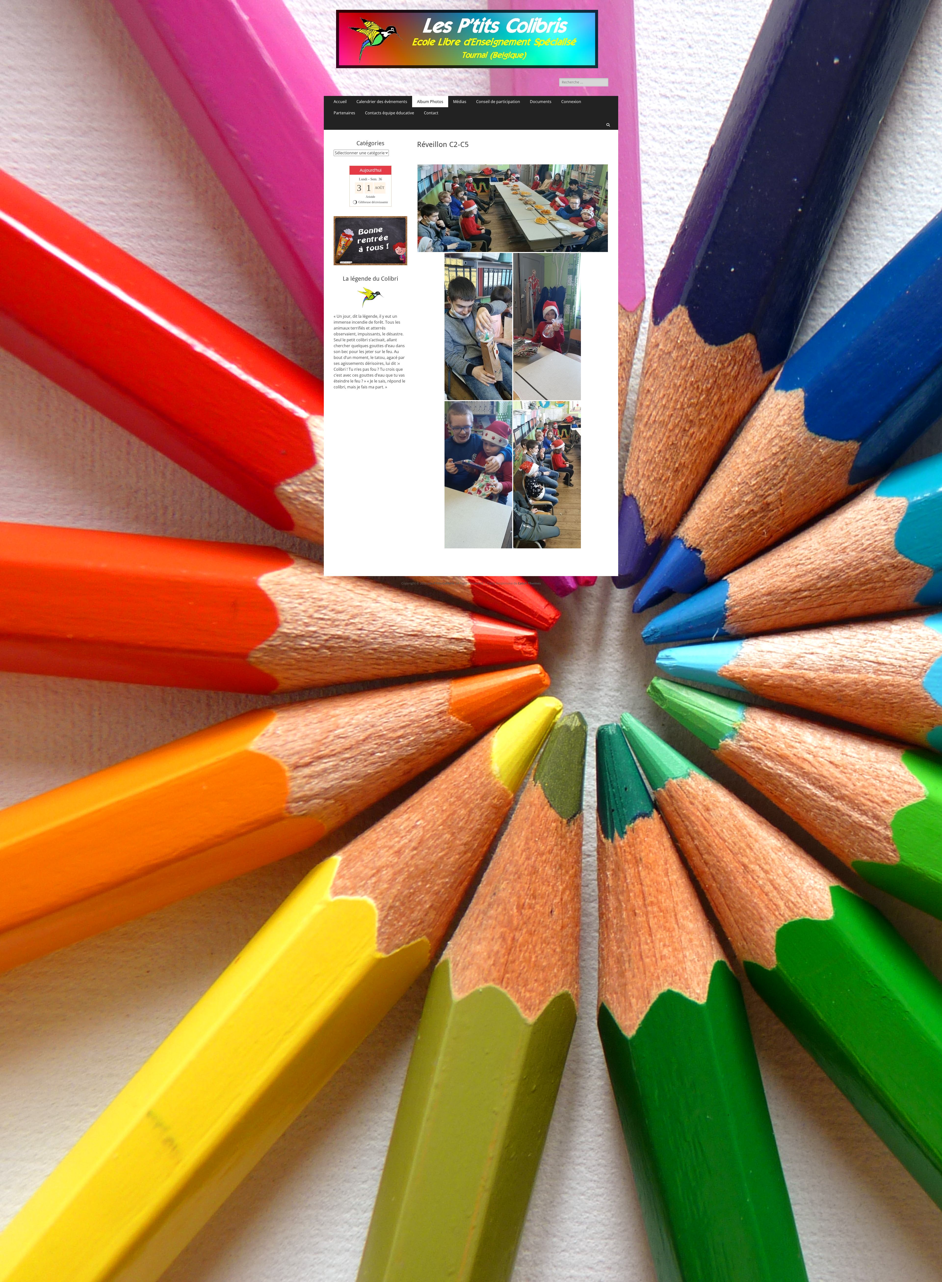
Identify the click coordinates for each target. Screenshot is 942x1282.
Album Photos (430, 101)
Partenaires (344, 113)
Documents (540, 101)
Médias (459, 101)
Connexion (571, 101)
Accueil (340, 101)
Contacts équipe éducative (389, 113)
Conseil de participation (498, 101)
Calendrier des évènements (381, 101)
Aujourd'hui (370, 170)
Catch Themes (529, 583)
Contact (431, 113)
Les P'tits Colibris (441, 583)
